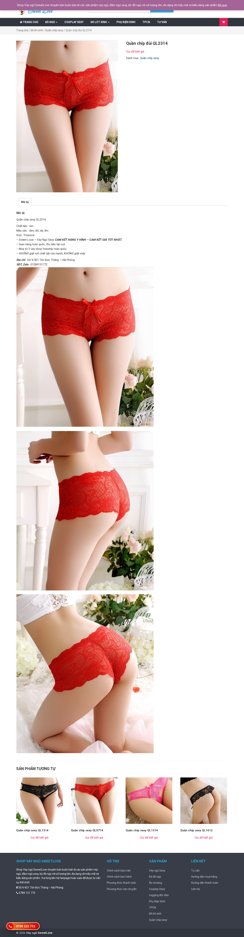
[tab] (25, 202)
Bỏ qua (222, 5)
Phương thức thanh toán (121, 882)
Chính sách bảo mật (119, 870)
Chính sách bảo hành (119, 876)
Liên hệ (195, 889)
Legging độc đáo (159, 895)
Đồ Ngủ (50, 22)
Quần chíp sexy (54, 30)
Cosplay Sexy (73, 22)
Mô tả (25, 202)
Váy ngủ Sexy (157, 870)
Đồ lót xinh (99, 22)
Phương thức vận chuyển (121, 889)
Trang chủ (30, 22)
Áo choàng (155, 882)
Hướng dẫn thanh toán (204, 882)
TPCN (146, 22)
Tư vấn (162, 22)
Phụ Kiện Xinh (125, 22)
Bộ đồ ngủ (155, 876)
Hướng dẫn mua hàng (204, 876)
